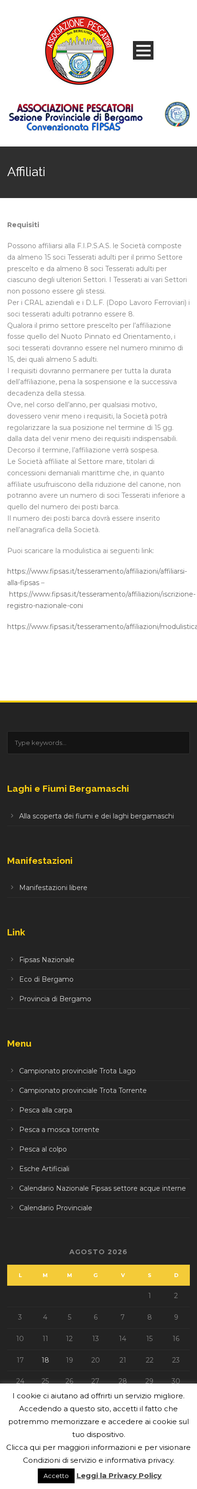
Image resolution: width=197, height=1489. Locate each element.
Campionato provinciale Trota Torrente (83, 1090)
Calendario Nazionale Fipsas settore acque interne (102, 1188)
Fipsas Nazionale (47, 959)
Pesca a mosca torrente (59, 1129)
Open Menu (143, 50)
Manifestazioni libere (53, 887)
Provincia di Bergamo (55, 999)
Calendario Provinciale (55, 1208)
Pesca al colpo (43, 1149)
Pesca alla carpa (45, 1110)
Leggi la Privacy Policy (119, 1475)
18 (45, 1360)
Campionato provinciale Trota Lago (77, 1071)
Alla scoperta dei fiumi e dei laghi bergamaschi (96, 816)
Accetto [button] (56, 1475)
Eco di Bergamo (46, 979)
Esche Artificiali (44, 1168)
